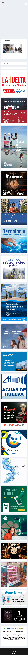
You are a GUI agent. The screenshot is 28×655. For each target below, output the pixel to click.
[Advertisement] (14, 22)
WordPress (14, 651)
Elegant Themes (13, 650)
